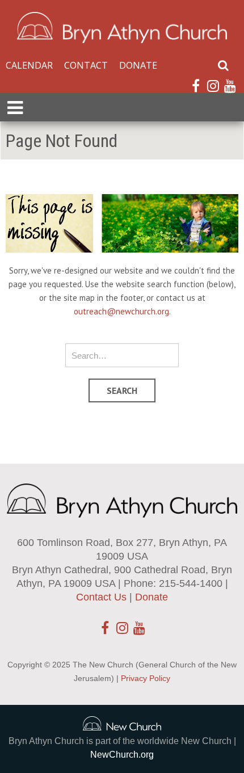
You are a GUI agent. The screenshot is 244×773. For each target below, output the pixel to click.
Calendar (29, 65)
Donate (138, 65)
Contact (86, 65)
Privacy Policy (145, 678)
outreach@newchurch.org (121, 311)
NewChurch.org (122, 754)
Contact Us (101, 597)
